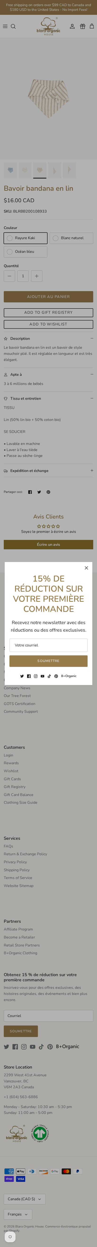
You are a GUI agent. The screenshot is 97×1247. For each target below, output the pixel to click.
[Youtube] (42, 676)
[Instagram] (35, 676)
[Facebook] (29, 676)
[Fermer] (86, 568)
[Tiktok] (49, 676)
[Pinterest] (56, 676)
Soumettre (48, 661)
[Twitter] (22, 676)
